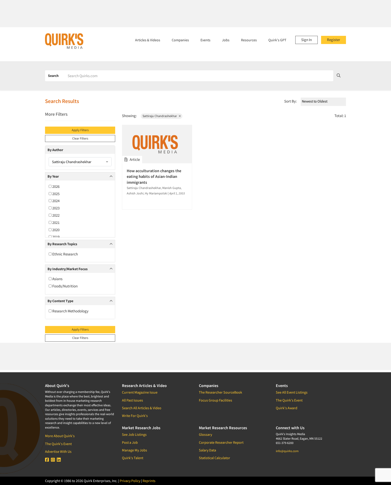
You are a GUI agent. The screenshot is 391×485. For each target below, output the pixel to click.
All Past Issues (132, 400)
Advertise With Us (58, 451)
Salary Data (207, 450)
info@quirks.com (287, 451)
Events (205, 40)
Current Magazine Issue (139, 392)
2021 (56, 222)
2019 (56, 236)
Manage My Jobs (134, 450)
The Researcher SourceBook (220, 392)
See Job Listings (134, 434)
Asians (57, 278)
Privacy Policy (130, 480)
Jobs (225, 40)
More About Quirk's (60, 436)
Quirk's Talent (132, 458)
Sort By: (290, 101)
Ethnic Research (65, 254)
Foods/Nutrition (65, 286)
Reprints (149, 480)
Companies (180, 40)
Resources (249, 40)
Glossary (205, 434)
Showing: (129, 115)
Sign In (306, 39)
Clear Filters (80, 138)
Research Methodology (70, 311)
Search (53, 75)
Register (333, 39)
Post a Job (130, 442)
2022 (56, 215)
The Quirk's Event (58, 443)
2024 (56, 200)
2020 (56, 229)
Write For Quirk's (135, 415)
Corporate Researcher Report (221, 442)
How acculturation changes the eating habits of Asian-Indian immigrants (154, 176)
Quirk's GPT (277, 40)
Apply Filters (80, 130)
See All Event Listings (292, 392)
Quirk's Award (286, 408)
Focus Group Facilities (215, 400)
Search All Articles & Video (141, 408)
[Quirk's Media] (64, 41)
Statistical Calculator (214, 458)
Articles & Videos (147, 40)
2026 (56, 186)
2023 (56, 208)
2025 (56, 193)
